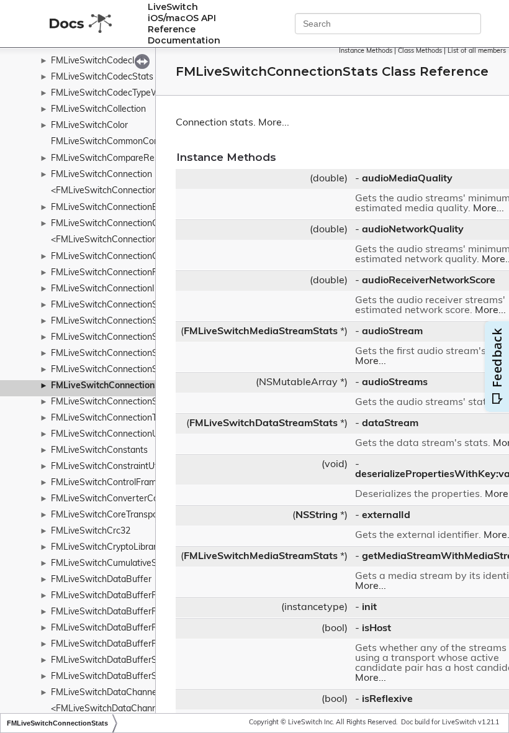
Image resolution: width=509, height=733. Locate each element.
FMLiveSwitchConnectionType (111, 418)
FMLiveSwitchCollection (98, 109)
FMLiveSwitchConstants (99, 450)
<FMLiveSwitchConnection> (106, 191)
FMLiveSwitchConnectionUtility (112, 434)
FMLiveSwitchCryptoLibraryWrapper (123, 547)
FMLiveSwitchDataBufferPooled (115, 628)
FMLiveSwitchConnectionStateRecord (126, 353)
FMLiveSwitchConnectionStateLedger (126, 321)
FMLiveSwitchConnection (101, 175)
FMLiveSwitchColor (89, 125)
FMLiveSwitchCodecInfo (99, 61)
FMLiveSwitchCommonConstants (117, 142)
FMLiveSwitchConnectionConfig (114, 257)
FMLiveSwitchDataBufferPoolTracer (122, 644)
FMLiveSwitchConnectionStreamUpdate (130, 402)
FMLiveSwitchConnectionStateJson (121, 305)
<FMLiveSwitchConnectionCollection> (126, 240)
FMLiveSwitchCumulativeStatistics (119, 563)
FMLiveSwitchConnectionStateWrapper (130, 370)
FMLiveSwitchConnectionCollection (121, 224)
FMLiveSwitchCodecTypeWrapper (118, 93)
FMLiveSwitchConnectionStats (113, 386)
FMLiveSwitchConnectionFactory (116, 273)
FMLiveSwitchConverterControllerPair (126, 499)
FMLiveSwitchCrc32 (90, 531)
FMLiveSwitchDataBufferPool (110, 612)
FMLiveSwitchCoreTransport (107, 515)
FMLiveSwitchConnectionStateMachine (129, 337)
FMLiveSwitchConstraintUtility (111, 466)
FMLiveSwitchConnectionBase (112, 207)
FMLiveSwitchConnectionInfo (109, 289)
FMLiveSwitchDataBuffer (101, 580)
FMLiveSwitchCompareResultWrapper (127, 158)
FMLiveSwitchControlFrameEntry (116, 483)
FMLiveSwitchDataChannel (105, 693)
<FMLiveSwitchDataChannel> (110, 709)
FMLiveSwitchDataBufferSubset (115, 676)
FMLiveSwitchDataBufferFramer (115, 596)
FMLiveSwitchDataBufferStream (116, 660)
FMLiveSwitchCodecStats (102, 77)
